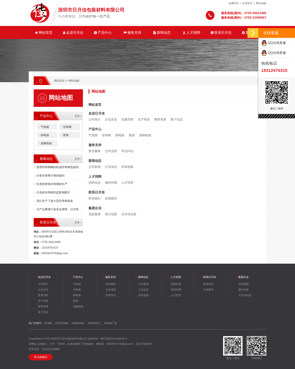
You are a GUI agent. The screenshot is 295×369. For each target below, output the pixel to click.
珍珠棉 (66, 126)
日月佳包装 (128, 214)
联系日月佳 (222, 32)
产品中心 (104, 32)
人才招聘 (193, 32)
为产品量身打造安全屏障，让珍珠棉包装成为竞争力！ (59, 209)
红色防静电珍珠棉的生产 (51, 184)
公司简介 (95, 119)
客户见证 (177, 119)
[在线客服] (252, 33)
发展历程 (127, 119)
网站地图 (261, 3)
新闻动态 (163, 32)
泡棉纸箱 (45, 143)
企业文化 (111, 119)
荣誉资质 (160, 119)
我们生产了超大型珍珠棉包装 (54, 200)
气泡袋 (44, 126)
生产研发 (144, 119)
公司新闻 (95, 166)
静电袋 (44, 135)
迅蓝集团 (95, 214)
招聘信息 (95, 182)
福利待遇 (111, 182)
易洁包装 (111, 214)
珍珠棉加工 (94, 323)
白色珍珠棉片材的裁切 (50, 175)
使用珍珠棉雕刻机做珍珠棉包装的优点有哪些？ (59, 167)
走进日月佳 (74, 32)
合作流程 (111, 151)
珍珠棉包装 (77, 323)
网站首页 (45, 32)
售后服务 (95, 151)
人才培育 (127, 182)
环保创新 (127, 166)
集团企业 (95, 208)
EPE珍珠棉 (61, 323)
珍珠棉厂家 (110, 323)
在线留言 (247, 3)
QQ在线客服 (276, 43)
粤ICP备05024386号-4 (113, 338)
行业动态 (111, 166)
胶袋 (65, 135)
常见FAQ (127, 151)
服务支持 (134, 32)
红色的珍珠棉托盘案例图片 (53, 192)
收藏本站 (234, 3)
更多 (77, 115)
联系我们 (95, 198)
